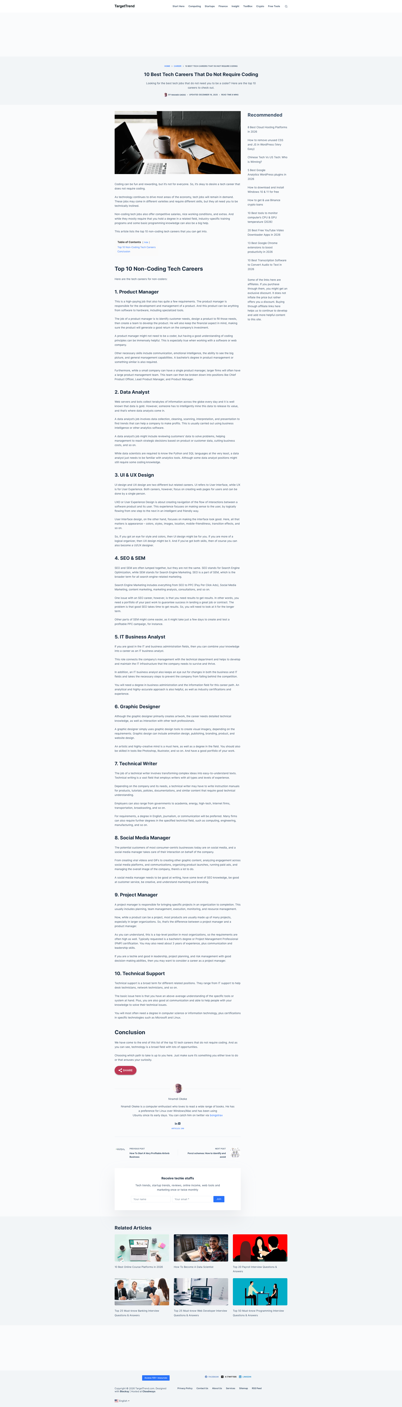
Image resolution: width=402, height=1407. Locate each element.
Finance (223, 6)
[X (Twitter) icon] (179, 1123)
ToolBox (247, 6)
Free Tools (274, 6)
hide (146, 242)
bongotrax (216, 1115)
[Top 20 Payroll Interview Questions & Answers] (260, 1248)
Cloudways (148, 1391)
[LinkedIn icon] (176, 1123)
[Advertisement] (201, 35)
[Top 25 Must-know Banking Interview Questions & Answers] (142, 1291)
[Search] (286, 6)
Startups (210, 6)
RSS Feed (257, 1388)
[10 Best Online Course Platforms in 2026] (142, 1248)
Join (219, 1198)
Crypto (260, 6)
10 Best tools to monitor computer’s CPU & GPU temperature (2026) (263, 217)
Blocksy (124, 1391)
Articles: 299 (177, 1128)
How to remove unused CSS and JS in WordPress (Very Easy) (265, 145)
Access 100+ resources (155, 1378)
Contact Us (202, 1388)
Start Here (179, 6)
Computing (194, 6)
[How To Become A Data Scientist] (201, 1248)
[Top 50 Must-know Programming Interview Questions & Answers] (260, 1291)
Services (230, 1388)
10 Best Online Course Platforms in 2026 (139, 1266)
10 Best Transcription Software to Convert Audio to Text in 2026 (267, 265)
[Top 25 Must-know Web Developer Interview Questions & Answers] (201, 1291)
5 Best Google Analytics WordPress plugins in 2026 (267, 175)
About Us (217, 1388)
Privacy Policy (185, 1388)
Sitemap (243, 1388)
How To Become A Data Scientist (193, 1266)
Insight (235, 6)
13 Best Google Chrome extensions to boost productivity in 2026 (262, 247)
